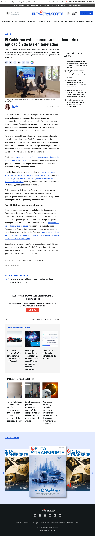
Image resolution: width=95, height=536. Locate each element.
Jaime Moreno (27, 260)
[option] (48, 471)
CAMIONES (22, 21)
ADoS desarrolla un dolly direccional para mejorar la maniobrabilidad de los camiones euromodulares (75, 84)
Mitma (18, 260)
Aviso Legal (34, 523)
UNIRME (32, 310)
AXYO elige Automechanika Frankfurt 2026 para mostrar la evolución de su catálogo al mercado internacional (31, 360)
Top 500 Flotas (29, 2)
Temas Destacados (6, 2)
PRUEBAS (46, 5)
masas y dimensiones (12, 265)
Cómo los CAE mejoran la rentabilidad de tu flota (49, 354)
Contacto (18, 523)
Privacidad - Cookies (73, 523)
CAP (47, 2)
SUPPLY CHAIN (70, 21)
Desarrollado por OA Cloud (47, 530)
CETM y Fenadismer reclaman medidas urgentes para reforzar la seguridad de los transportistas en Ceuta (75, 74)
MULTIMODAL (58, 21)
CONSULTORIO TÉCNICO (59, 5)
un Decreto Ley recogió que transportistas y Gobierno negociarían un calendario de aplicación (32, 178)
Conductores (52, 2)
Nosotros (26, 523)
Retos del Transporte (39, 2)
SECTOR (14, 21)
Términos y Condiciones (58, 523)
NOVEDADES (6, 21)
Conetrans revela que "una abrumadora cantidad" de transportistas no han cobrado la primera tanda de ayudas (32, 411)
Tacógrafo (21, 2)
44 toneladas (38, 260)
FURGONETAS (32, 21)
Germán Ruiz (15, 107)
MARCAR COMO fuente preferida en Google (81, 2)
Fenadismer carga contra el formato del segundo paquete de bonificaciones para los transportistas (75, 103)
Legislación (15, 2)
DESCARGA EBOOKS (75, 5)
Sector (8, 33)
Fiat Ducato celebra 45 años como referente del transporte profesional (14, 356)
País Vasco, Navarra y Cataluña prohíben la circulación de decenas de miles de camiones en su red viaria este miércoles (50, 413)
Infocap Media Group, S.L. (50, 527)
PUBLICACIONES (19, 5)
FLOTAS (49, 21)
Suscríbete (86, 13)
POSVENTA (80, 21)
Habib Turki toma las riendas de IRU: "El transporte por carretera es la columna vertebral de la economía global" (14, 411)
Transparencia (44, 523)
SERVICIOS (89, 21)
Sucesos (59, 2)
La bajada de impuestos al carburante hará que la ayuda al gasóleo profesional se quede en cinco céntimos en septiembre (75, 93)
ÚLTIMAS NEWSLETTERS (34, 5)
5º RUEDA (42, 21)
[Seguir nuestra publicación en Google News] (32, 62)
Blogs (63, 2)
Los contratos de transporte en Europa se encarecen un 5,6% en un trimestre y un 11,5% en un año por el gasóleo (76, 64)
